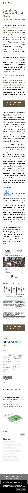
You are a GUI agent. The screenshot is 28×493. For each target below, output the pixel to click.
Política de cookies (21, 486)
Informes (15, 19)
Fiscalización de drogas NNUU (9, 456)
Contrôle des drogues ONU (9, 447)
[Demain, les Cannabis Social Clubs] (7, 376)
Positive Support (15, 459)
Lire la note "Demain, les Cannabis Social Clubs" (14, 103)
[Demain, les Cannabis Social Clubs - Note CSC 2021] (14, 297)
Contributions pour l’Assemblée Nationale (12, 445)
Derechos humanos (7, 450)
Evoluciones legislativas (8, 454)
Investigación (21, 19)
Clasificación (12, 442)
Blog (11, 19)
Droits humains (17, 450)
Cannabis (5, 442)
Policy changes (6, 459)
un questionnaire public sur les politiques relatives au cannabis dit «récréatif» (14, 30)
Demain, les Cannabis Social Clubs (7, 381)
